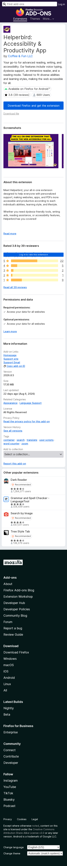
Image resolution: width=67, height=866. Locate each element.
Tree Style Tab (20, 531)
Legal (35, 819)
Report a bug (12, 628)
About (7, 584)
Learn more (10, 331)
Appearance (10, 403)
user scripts (46, 439)
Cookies (21, 819)
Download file (11, 113)
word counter (11, 443)
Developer (10, 763)
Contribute (11, 756)
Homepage (9, 355)
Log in (61, 4)
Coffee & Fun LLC (20, 56)
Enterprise (10, 732)
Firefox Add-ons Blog (18, 590)
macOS (8, 665)
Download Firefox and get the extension (33, 105)
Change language (13, 847)
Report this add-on (14, 463)
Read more (9, 233)
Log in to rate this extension (33, 254)
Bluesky (9, 799)
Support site (10, 358)
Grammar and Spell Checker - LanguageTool (30, 499)
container (9, 439)
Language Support (31, 403)
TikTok (8, 793)
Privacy (7, 819)
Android (9, 677)
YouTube (9, 787)
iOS (5, 671)
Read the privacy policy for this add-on (26, 421)
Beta (6, 714)
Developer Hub (14, 603)
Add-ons (10, 577)
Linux (7, 684)
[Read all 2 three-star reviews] (34, 270)
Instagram (10, 780)
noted (35, 825)
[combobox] (29, 4)
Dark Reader (19, 479)
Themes (35, 18)
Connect (9, 750)
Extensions (20, 18)
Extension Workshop (18, 596)
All (5, 690)
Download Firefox (16, 652)
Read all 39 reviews (15, 287)
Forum (7, 622)
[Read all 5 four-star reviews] (34, 265)
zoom (24, 443)
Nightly (8, 708)
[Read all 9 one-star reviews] (34, 280)
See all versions (12, 430)
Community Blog (15, 615)
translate (32, 439)
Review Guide (13, 634)
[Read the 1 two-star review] (34, 275)
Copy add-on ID (16, 366)
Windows (10, 658)
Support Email (11, 362)
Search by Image (22, 513)
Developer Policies (16, 609)
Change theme (11, 853)
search (21, 439)
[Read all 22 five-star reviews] (34, 260)
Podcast (9, 806)
